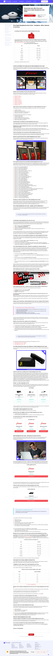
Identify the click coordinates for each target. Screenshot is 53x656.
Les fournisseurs (28, 1)
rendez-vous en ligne (28, 536)
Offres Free (30, 15)
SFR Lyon (20, 644)
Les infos (34, 1)
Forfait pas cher (13, 646)
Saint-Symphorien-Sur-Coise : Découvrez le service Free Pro (8, 40)
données (38, 593)
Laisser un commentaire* (18, 628)
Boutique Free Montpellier (18, 101)
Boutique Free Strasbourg (18, 103)
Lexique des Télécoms (37, 649)
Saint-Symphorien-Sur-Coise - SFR (19, 344)
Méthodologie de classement (38, 646)
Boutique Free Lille (17, 104)
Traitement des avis (37, 647)
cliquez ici (42, 636)
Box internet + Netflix (21, 647)
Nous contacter (36, 645)
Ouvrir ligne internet (21, 646)
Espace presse (36, 648)
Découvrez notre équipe (37, 644)
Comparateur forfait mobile (15, 647)
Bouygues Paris (13, 645)
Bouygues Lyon (21, 645)
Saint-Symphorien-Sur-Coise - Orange (20, 343)
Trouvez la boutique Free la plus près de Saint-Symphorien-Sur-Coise (8, 25)
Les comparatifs (14, 1)
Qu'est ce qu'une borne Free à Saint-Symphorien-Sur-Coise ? (8, 28)
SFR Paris (13, 644)
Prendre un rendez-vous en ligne (21, 42)
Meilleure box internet (29, 647)
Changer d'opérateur (29, 646)
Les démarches (21, 1)
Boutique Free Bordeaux (18, 102)
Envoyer (31, 634)
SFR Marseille (28, 644)
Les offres (45, 1)
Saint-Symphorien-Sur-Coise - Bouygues (20, 342)
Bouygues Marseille (29, 645)
